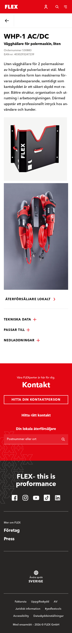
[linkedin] (57, 497)
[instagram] (25, 497)
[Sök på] (63, 439)
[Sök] (57, 7)
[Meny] (65, 7)
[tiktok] (46, 497)
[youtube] (36, 497)
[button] (20, 319)
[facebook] (14, 497)
